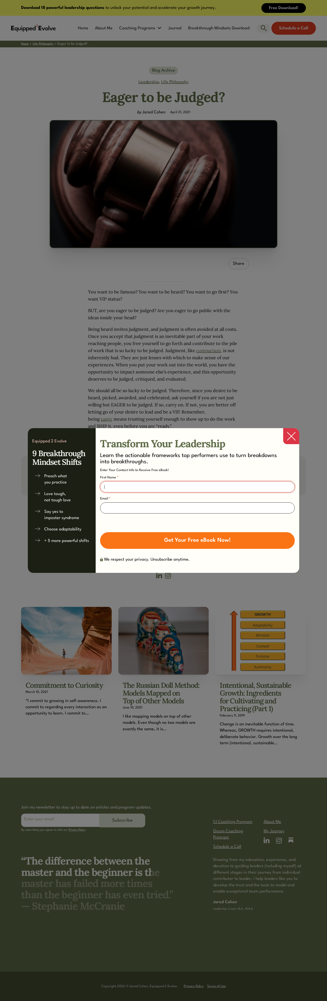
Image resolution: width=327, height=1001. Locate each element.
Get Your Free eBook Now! (197, 540)
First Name (109, 477)
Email (105, 498)
